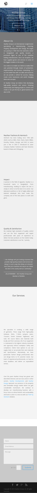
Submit (28, 467)
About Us (18, 25)
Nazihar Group (18, 12)
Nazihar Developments (17, 381)
